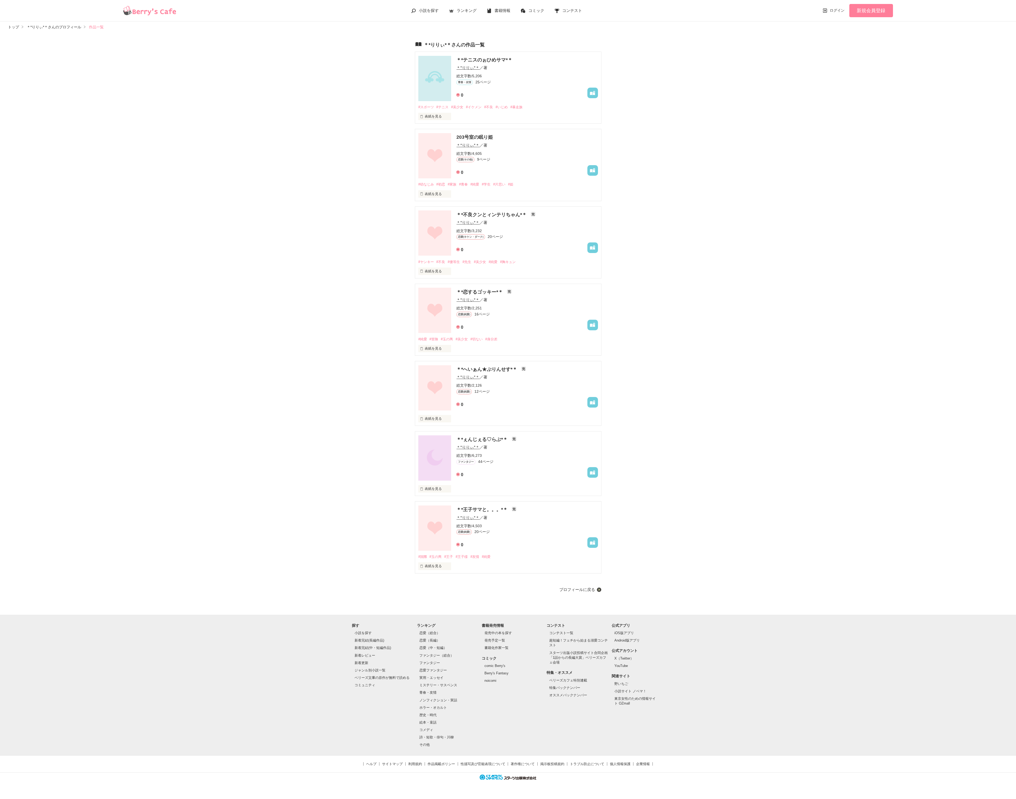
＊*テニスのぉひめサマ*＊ (484, 59)
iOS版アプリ (624, 633)
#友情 (474, 557)
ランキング (467, 10)
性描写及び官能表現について (483, 764)
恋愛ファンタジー (433, 670)
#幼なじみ (426, 184)
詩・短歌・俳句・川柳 (436, 737)
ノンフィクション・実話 (438, 700)
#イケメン (474, 107)
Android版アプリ (627, 640)
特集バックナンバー (564, 688)
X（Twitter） (624, 658)
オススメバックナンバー (568, 695)
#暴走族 (516, 107)
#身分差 (491, 339)
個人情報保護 (620, 764)
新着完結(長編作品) (369, 640)
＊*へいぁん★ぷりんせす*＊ (487, 369)
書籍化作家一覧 (496, 648)
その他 (424, 745)
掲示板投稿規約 (552, 764)
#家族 (452, 184)
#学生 (486, 184)
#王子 (448, 557)
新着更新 (361, 663)
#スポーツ (426, 107)
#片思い (499, 184)
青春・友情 (428, 692)
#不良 (488, 107)
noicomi (490, 681)
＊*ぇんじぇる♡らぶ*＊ (482, 439)
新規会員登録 (871, 10)
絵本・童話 (428, 722)
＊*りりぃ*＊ (467, 67)
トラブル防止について (587, 764)
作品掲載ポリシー (441, 764)
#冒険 (433, 339)
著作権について (523, 764)
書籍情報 (502, 10)
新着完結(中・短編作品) (373, 648)
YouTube (621, 666)
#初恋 (440, 184)
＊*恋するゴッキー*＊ (480, 292)
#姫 (510, 184)
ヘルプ (371, 764)
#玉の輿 (447, 339)
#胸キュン (508, 262)
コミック (536, 10)
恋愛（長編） (429, 640)
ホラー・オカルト (433, 708)
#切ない (476, 339)
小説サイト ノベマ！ (630, 691)
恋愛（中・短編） (433, 648)
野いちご (621, 684)
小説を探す (429, 10)
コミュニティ (365, 685)
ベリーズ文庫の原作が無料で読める (382, 678)
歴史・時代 (428, 715)
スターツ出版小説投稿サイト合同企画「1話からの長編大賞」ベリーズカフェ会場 (578, 657)
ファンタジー (429, 663)
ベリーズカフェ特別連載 (568, 680)
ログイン (837, 10)
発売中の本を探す (498, 633)
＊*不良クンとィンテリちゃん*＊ (492, 214)
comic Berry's (494, 666)
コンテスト (572, 10)
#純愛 (474, 184)
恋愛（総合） (429, 633)
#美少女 (457, 107)
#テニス (442, 107)
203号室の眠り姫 (474, 137)
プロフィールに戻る (577, 589)
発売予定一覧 (494, 640)
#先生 (466, 262)
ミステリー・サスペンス (438, 685)
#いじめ (502, 107)
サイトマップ (392, 764)
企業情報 (643, 764)
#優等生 (454, 262)
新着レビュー (365, 655)
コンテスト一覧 (561, 633)
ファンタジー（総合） (436, 655)
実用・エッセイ (431, 678)
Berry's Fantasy (496, 673)
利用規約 (415, 764)
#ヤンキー (426, 262)
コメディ (426, 730)
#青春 (463, 184)
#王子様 (462, 557)
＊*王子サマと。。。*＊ (482, 509)
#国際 (422, 557)
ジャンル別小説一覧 (370, 670)
